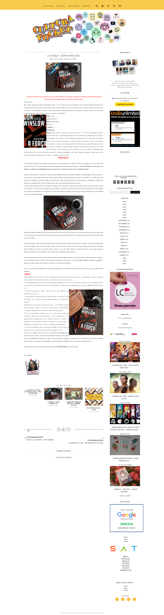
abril (123, 245)
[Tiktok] (134, 599)
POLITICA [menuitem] (126, 563)
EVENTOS (86, 6)
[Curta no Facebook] (68, 429)
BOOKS (35, 52)
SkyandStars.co (98, 613)
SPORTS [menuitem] (125, 568)
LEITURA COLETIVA (73, 52)
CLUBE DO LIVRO (45, 52)
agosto (123, 233)
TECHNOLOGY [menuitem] (126, 570)
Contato (125, 541)
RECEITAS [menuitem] (126, 566)
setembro (123, 230)
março (123, 249)
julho (123, 236)
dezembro (123, 220)
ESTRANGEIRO (59, 52)
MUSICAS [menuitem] (125, 561)
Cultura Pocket (77, 613)
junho (123, 239)
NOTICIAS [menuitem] (126, 559)
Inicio (126, 537)
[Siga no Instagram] (59, 429)
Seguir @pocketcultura (125, 104)
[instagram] (117, 599)
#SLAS (28, 52)
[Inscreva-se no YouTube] (64, 429)
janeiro (123, 255)
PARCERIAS (87, 52)
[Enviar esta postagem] (28, 430)
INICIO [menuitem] (125, 556)
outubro (123, 227)
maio (123, 242)
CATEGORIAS (48, 6)
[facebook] (128, 599)
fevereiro (123, 252)
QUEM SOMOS (73, 6)
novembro (123, 223)
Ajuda (125, 539)
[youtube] (123, 599)
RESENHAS (60, 6)
